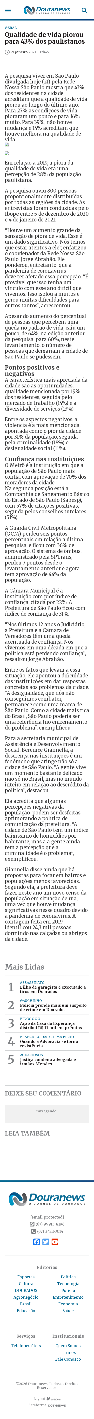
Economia (68, 1304)
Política (68, 1276)
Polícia (68, 1290)
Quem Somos (68, 1345)
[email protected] (47, 1217)
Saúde (68, 1310)
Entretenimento (68, 1297)
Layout (39, 1399)
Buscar (83, 10)
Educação (26, 1310)
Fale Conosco (68, 1359)
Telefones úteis (26, 1345)
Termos (68, 1352)
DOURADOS (26, 1290)
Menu (9, 10)
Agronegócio (26, 1297)
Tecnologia (68, 1283)
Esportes (26, 1276)
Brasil (26, 1304)
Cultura (26, 1283)
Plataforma (36, 1405)
